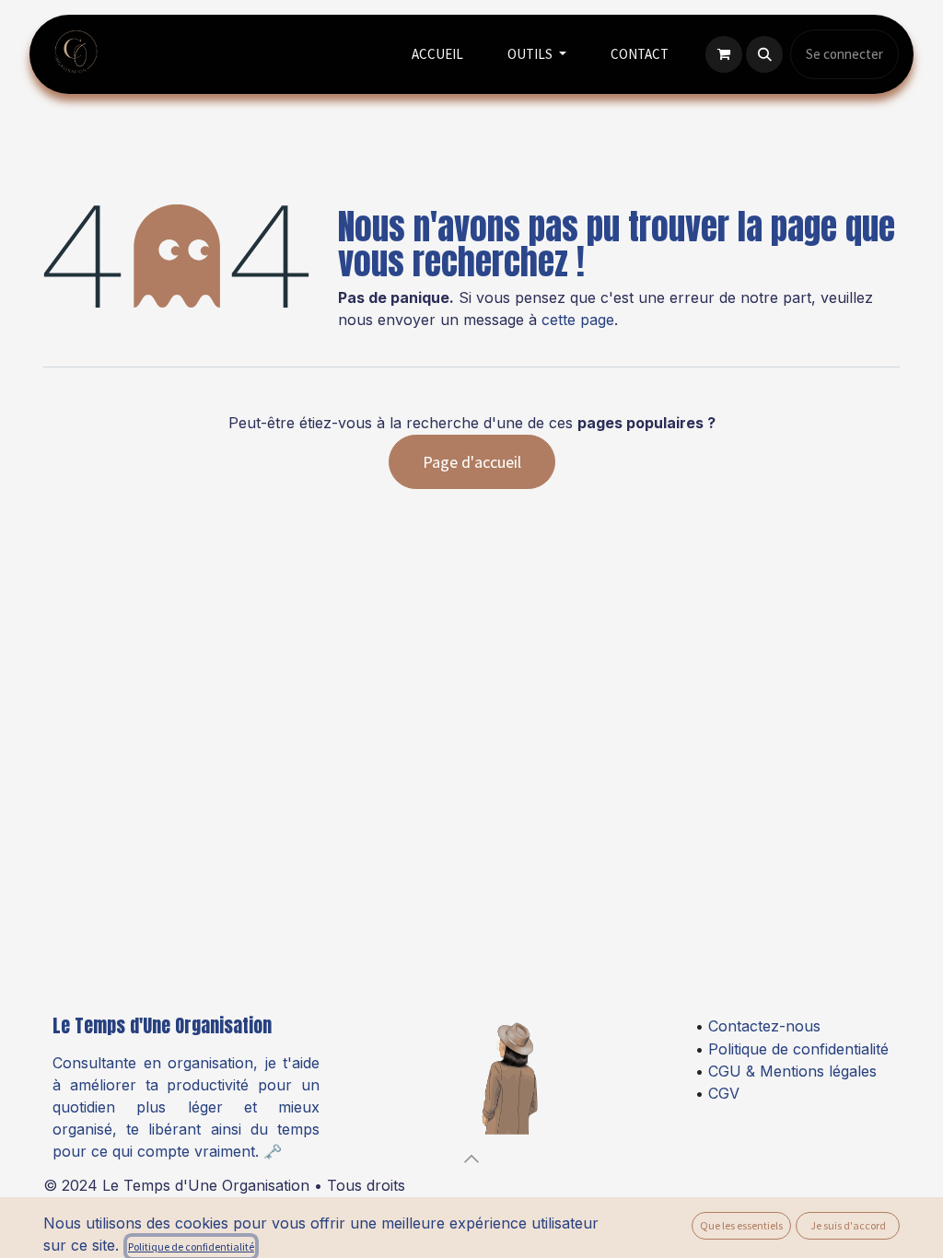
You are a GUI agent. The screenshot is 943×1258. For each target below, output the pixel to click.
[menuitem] (437, 55)
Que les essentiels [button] (741, 1225)
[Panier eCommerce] (723, 54)
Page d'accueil (472, 461)
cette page (577, 319)
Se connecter (844, 54)
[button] (764, 54)
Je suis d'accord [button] (848, 1225)
